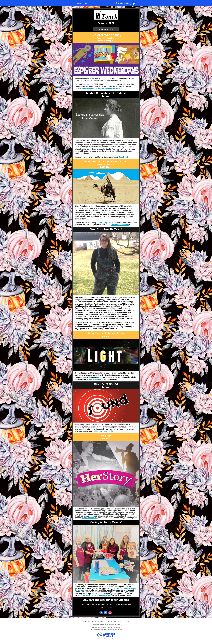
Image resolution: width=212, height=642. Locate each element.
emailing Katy (106, 595)
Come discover (93, 379)
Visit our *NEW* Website (106, 29)
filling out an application (88, 595)
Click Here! (123, 157)
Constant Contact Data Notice (111, 627)
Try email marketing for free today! (106, 638)
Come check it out (89, 518)
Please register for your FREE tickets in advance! (102, 88)
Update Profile (96, 627)
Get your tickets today (120, 225)
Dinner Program (103, 223)
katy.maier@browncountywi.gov (104, 629)
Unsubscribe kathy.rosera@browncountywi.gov (106, 625)
